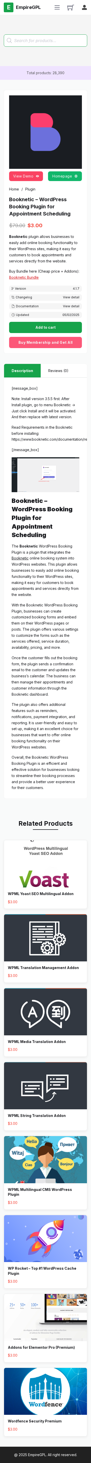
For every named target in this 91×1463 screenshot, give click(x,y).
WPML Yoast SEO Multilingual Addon (41, 894)
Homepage (62, 176)
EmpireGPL (37, 1455)
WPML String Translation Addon (37, 1115)
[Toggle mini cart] (70, 7)
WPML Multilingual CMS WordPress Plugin (40, 1192)
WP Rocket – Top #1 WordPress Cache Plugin (42, 1271)
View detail (71, 297)
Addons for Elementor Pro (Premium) (41, 1347)
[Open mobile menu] (57, 7)
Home (14, 189)
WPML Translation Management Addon (43, 967)
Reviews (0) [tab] (58, 370)
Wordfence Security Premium (35, 1421)
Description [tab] (22, 370)
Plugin (30, 189)
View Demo (23, 176)
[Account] (84, 7)
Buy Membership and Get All (45, 342)
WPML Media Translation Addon (37, 1041)
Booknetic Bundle (24, 277)
